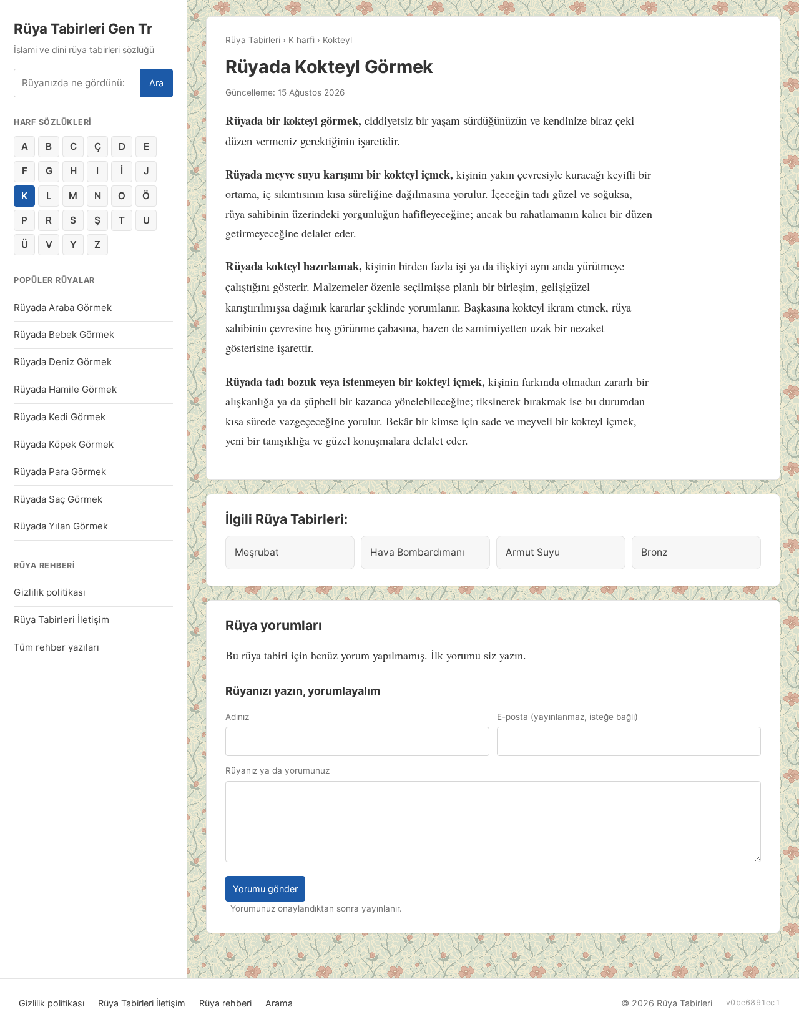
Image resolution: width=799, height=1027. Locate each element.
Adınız (237, 717)
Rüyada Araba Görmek (63, 307)
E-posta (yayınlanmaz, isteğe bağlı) (567, 717)
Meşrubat (257, 552)
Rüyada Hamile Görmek (65, 389)
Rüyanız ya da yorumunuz (277, 770)
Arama (279, 1003)
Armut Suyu (533, 552)
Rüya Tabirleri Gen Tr (83, 28)
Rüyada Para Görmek (60, 472)
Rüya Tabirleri (252, 40)
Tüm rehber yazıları (56, 647)
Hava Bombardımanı (417, 552)
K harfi (301, 40)
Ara (156, 82)
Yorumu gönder (265, 888)
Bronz (654, 552)
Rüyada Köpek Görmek (64, 444)
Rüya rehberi (225, 1003)
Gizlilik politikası (50, 592)
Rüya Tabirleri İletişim (61, 620)
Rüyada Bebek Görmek (64, 334)
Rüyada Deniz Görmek (63, 362)
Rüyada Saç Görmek (58, 499)
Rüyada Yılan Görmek (61, 526)
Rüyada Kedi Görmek (59, 417)
